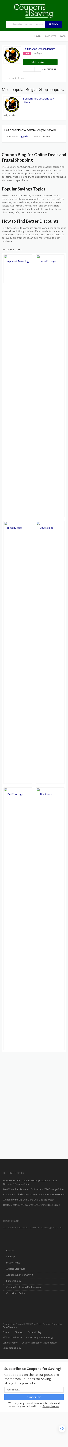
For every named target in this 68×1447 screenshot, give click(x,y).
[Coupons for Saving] (34, 10)
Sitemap (10, 1256)
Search (54, 24)
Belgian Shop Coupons (12, 115)
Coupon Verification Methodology (23, 1287)
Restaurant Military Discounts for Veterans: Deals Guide (31, 1204)
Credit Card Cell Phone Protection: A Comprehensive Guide (34, 1194)
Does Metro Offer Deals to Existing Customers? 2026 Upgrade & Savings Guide (30, 1182)
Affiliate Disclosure (15, 1268)
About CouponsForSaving (19, 1274)
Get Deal (38, 61)
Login (63, 36)
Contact (10, 1250)
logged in (24, 136)
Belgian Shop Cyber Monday (39, 48)
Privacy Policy (13, 1262)
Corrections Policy (15, 1293)
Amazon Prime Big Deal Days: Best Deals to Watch (28, 1199)
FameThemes (10, 1327)
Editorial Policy (13, 1280)
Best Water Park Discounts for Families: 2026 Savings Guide (33, 1189)
